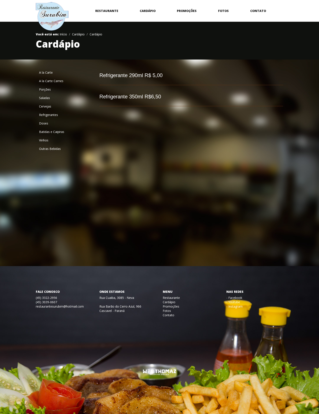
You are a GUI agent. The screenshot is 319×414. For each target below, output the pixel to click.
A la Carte (46, 72)
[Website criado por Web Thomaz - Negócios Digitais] (159, 374)
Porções (45, 89)
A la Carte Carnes (51, 81)
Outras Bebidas (50, 149)
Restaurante (106, 11)
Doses (43, 123)
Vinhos (43, 140)
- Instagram (234, 306)
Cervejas (45, 106)
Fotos (223, 11)
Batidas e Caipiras (51, 132)
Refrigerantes (48, 115)
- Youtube (233, 302)
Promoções (187, 11)
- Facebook (234, 298)
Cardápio (148, 11)
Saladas (44, 98)
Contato (258, 11)
